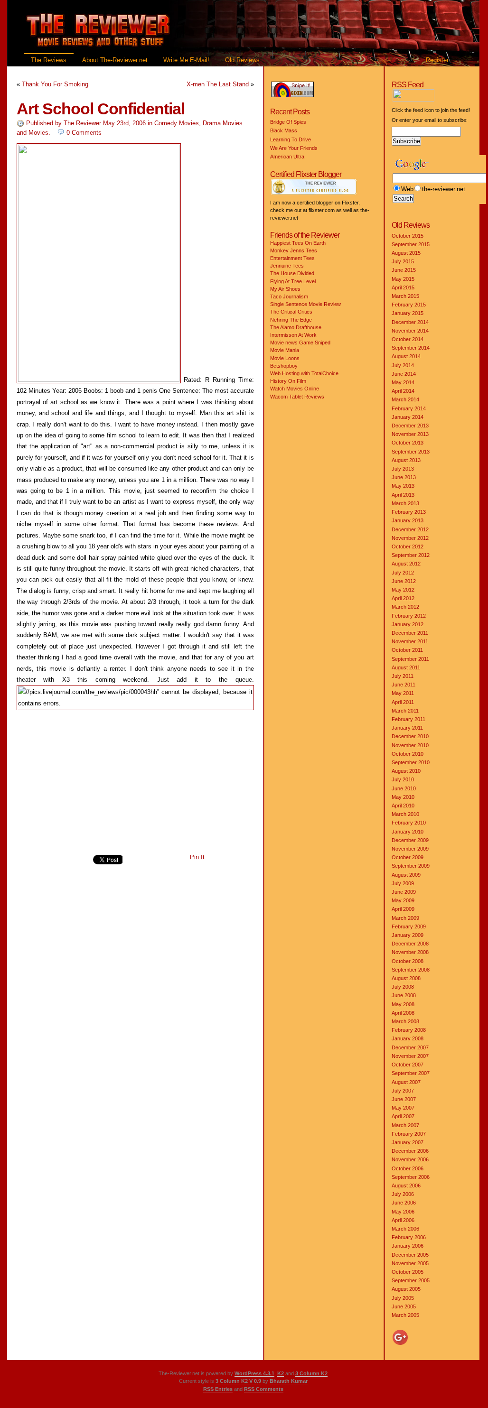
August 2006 (406, 1185)
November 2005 (410, 1263)
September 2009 (411, 866)
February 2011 (408, 719)
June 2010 (404, 788)
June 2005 (404, 1306)
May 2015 (403, 279)
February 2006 (409, 1237)
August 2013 (406, 460)
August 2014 (406, 356)
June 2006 (404, 1202)
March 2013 (405, 503)
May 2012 (403, 590)
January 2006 (407, 1246)
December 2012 (410, 529)
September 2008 (411, 970)
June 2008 (404, 995)
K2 (280, 1373)
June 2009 (404, 892)
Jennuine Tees (287, 266)
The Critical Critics (291, 312)
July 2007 (403, 1090)
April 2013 (403, 495)
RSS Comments (263, 1389)
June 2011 (403, 684)
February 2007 (409, 1134)
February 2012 (409, 616)
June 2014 (404, 374)
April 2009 (403, 909)
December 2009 (410, 840)
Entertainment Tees (292, 258)
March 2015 (405, 296)
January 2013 (407, 520)
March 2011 (405, 710)
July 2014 (403, 365)
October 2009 (407, 857)
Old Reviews (242, 60)
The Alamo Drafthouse (295, 327)
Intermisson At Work (293, 335)
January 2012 (407, 624)
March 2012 (405, 607)
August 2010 (406, 771)
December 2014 (410, 322)
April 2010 (403, 805)
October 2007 (407, 1064)
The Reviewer (82, 123)
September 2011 (410, 659)
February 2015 (409, 304)
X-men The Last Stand (218, 84)
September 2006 (411, 1177)
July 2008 (403, 987)
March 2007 (405, 1125)
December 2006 (410, 1151)
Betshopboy (284, 366)
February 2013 (409, 512)
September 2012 (411, 555)
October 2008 (407, 961)
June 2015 (404, 270)
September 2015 (411, 244)
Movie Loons (285, 358)
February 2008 (409, 1030)
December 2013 (410, 425)
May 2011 (403, 693)
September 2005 (411, 1280)
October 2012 (407, 546)
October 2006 (407, 1168)
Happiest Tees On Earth (298, 243)
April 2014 (403, 391)
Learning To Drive (290, 139)
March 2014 (405, 399)
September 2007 (411, 1073)
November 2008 (410, 952)
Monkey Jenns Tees (293, 250)
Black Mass (283, 130)
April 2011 (403, 702)
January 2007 (407, 1142)
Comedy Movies (176, 123)
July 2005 (403, 1298)
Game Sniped (314, 342)
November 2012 (410, 538)
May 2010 (403, 797)
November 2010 (410, 745)
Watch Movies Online (294, 388)
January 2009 (407, 935)
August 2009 (406, 875)
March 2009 (405, 918)
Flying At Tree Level (293, 281)
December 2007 (410, 1047)
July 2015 (403, 261)
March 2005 (405, 1315)
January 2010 (407, 831)
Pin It (197, 857)
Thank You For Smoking (55, 84)
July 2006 (403, 1194)
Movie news (284, 342)
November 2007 (410, 1056)
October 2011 (407, 650)
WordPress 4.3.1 (254, 1373)
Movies (38, 132)
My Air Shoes (285, 289)
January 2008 (407, 1038)
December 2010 (410, 736)
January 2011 (407, 728)
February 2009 (409, 926)
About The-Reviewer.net (115, 60)
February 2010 (409, 822)
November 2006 (410, 1159)
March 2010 (405, 814)
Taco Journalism (289, 296)
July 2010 (403, 779)
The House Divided (292, 273)
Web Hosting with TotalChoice (304, 373)
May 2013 (403, 486)
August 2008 (406, 978)
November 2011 (410, 641)
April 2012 (403, 598)
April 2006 (403, 1220)
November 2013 (410, 434)
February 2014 (409, 408)
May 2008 (403, 1004)
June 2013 (404, 477)
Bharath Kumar (289, 1381)
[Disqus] (135, 1006)
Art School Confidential (101, 109)
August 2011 (406, 667)
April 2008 (403, 1013)
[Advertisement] (135, 782)
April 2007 (403, 1116)
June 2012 (404, 581)
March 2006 (405, 1229)
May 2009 (403, 900)
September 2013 (411, 451)
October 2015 (407, 236)
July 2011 (402, 676)
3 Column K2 (311, 1373)
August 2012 (406, 563)
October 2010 (407, 754)
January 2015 (407, 313)
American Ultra (287, 156)
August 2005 (406, 1289)
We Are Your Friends (294, 148)
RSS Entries (218, 1389)
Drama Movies (223, 123)
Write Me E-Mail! (186, 60)
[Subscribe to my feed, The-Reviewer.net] (438, 99)
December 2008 (410, 943)
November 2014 (410, 330)
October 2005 (407, 1272)
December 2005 (410, 1255)
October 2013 (407, 442)
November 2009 (410, 849)
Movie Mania (284, 350)
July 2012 (403, 572)
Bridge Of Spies (288, 122)
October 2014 (407, 339)
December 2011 (410, 633)
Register (437, 60)
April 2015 (403, 287)
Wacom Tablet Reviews (297, 396)
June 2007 (404, 1099)
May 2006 (403, 1211)
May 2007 (403, 1108)
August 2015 (406, 253)
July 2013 (403, 469)
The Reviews (48, 60)
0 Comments (84, 132)
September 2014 (411, 348)
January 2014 (407, 417)
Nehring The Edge (291, 320)
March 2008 (405, 1021)
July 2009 (403, 883)
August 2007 (406, 1082)
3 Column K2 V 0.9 (238, 1381)
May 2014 (403, 382)
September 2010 (411, 762)
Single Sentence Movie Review (305, 304)
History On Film (288, 381)
